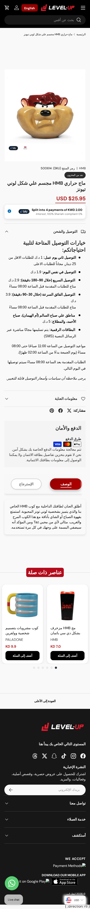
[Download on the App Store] (64, 881)
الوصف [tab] (66, 483)
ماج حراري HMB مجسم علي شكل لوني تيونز (48, 34)
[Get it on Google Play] (30, 881)
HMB (82, 168)
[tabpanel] (45, 517)
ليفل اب (71, 894)
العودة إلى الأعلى (45, 701)
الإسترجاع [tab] (26, 484)
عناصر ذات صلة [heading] (45, 572)
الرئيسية (81, 34)
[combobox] (45, 20)
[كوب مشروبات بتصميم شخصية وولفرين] (22, 605)
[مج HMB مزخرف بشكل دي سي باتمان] (67, 605)
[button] (7, 8)
